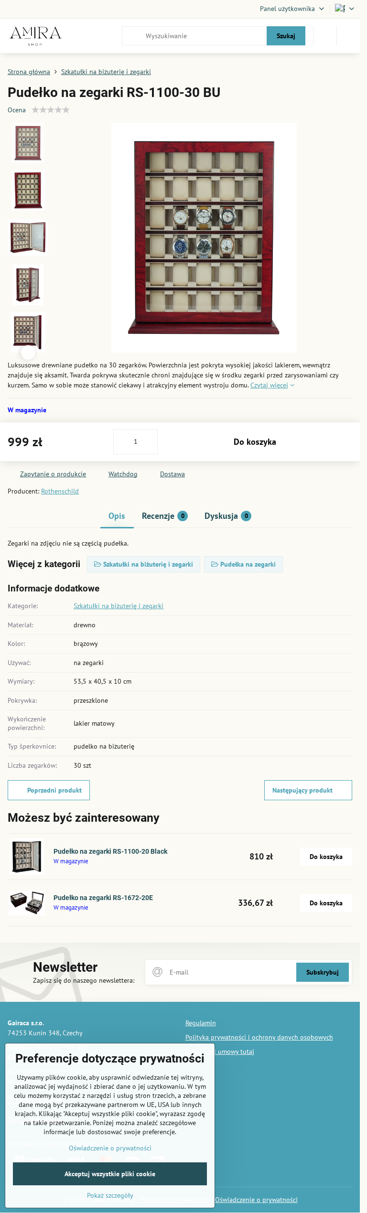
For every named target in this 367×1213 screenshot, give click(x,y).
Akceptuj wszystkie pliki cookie (110, 1174)
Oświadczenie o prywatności (256, 1199)
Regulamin (200, 1023)
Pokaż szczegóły (110, 1195)
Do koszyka (255, 441)
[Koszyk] (324, 35)
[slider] (51, 110)
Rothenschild (60, 491)
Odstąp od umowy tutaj (219, 1051)
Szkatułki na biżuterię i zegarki (118, 605)
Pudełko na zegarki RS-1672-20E (103, 898)
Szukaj (286, 36)
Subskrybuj (322, 972)
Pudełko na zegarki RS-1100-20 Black (110, 851)
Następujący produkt (302, 790)
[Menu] (348, 35)
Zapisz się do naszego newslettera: (83, 980)
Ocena (17, 110)
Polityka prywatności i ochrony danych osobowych (259, 1037)
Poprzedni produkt (54, 790)
